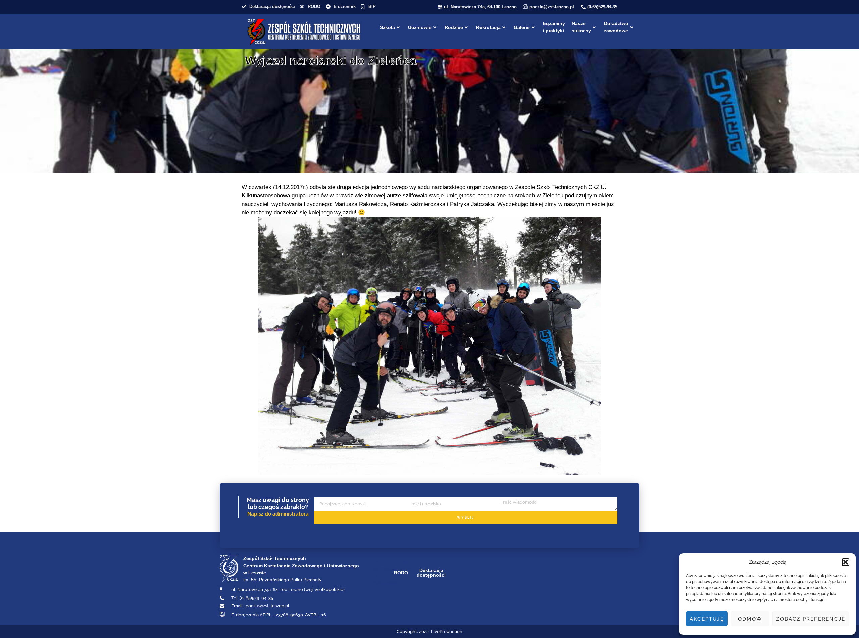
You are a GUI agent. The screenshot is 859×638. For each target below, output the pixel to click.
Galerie (522, 27)
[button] (845, 562)
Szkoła (387, 27)
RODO (401, 572)
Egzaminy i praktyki (554, 27)
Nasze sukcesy (581, 27)
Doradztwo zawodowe (616, 27)
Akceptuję (707, 619)
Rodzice (454, 27)
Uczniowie (420, 27)
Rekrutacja (488, 27)
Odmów (750, 619)
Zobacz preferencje (810, 619)
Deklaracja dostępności (431, 573)
